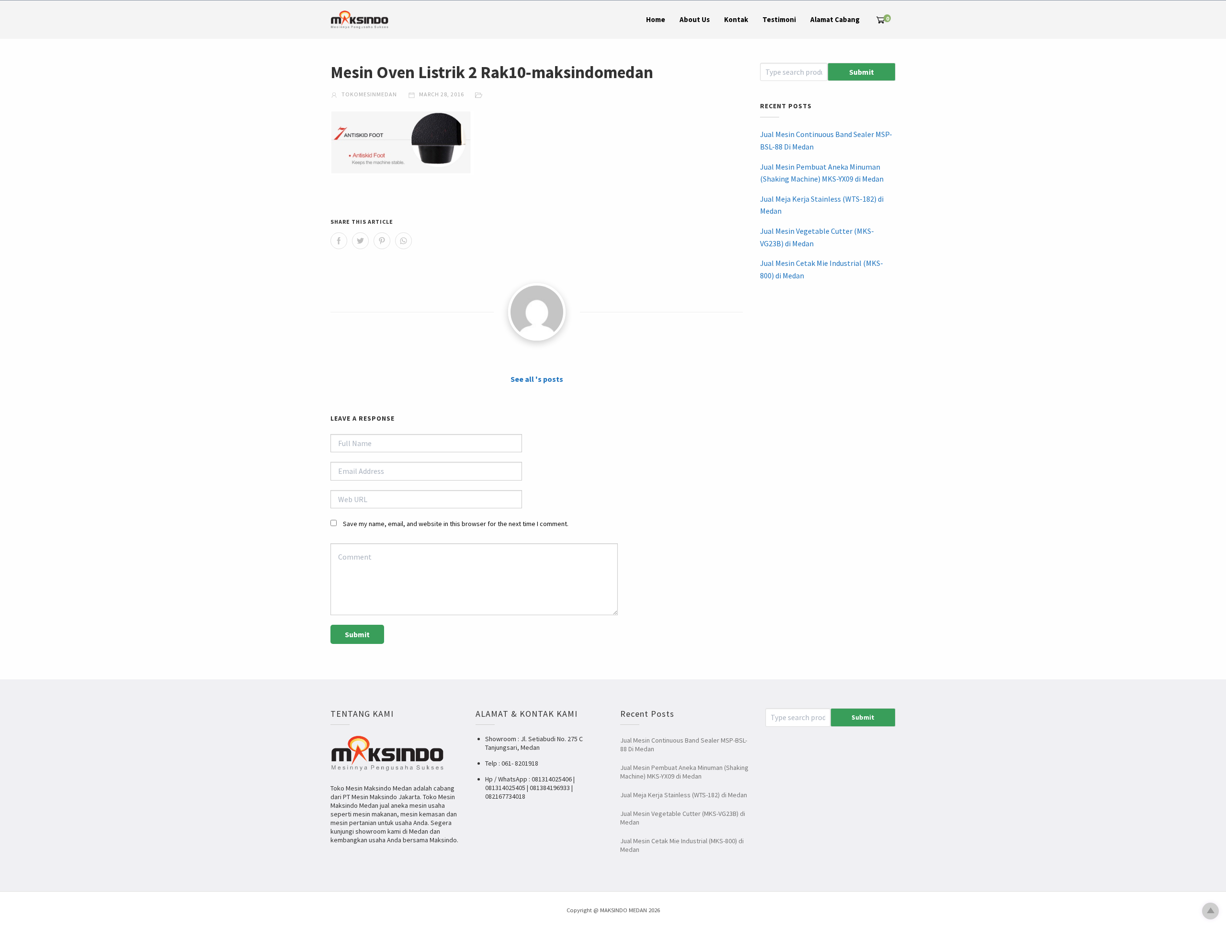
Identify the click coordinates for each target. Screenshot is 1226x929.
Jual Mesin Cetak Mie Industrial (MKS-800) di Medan (821, 269)
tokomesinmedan (368, 94)
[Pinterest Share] (382, 240)
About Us (695, 19)
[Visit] (537, 312)
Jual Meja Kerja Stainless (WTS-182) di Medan (822, 205)
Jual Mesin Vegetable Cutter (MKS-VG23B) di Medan (817, 237)
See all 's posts (537, 379)
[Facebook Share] (338, 240)
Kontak (736, 19)
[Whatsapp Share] (403, 240)
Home (655, 19)
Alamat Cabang (835, 19)
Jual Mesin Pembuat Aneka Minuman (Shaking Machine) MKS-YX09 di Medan (822, 173)
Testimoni (779, 19)
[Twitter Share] (360, 240)
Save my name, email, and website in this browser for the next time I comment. (455, 523)
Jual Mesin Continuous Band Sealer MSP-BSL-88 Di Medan (826, 140)
